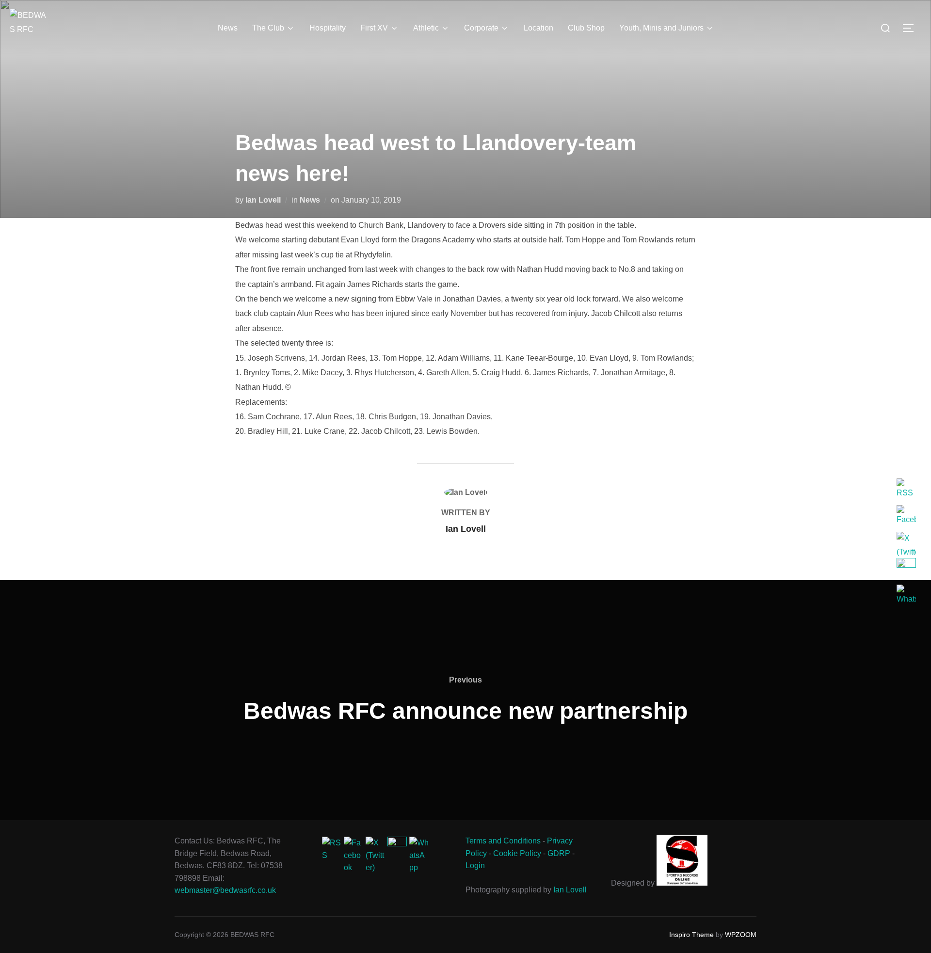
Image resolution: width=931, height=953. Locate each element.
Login (475, 865)
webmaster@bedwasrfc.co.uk (225, 890)
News (228, 28)
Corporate (481, 28)
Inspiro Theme (691, 934)
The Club (268, 28)
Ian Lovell (263, 200)
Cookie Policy (517, 853)
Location (538, 28)
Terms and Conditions (503, 841)
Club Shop (586, 28)
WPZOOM (740, 934)
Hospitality (327, 28)
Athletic (426, 28)
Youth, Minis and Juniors (661, 28)
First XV (374, 28)
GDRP (558, 853)
